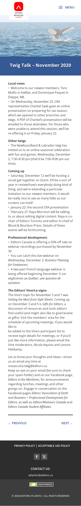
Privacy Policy (24, 445)
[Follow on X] (44, 457)
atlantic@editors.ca (40, 475)
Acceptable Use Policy (54, 445)
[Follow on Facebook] (37, 457)
